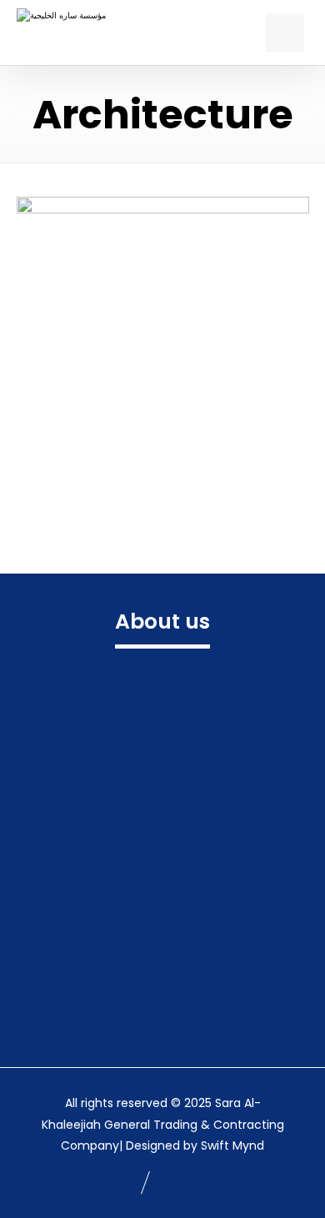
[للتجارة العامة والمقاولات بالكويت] (73, 32)
